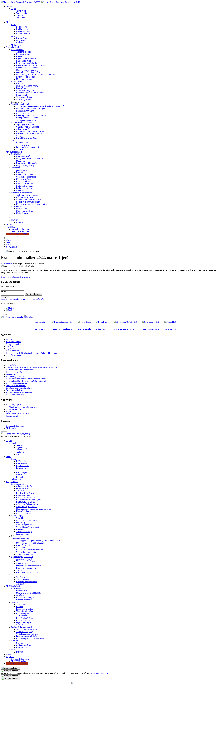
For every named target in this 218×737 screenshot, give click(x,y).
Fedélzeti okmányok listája (28, 202)
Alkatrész (20, 56)
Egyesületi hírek (23, 31)
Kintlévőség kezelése (25, 77)
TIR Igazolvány (23, 145)
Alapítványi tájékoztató (15, 405)
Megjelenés (21, 40)
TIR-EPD (20, 150)
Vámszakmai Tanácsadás (27, 127)
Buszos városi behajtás (26, 163)
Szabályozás (22, 143)
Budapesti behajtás (24, 186)
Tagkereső (20, 18)
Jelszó (3, 292)
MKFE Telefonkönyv (20, 231)
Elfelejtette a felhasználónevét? (32, 299)
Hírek (13, 24)
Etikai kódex (11, 374)
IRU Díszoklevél (13, 351)
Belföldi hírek (22, 27)
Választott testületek (14, 344)
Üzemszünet (21, 209)
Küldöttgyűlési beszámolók (17, 383)
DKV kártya (21, 88)
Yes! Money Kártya (24, 97)
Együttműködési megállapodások (19, 388)
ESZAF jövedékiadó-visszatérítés (31, 115)
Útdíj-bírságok (22, 213)
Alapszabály (11, 365)
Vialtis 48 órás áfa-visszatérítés (30, 93)
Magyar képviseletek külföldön (29, 159)
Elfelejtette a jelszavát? (10, 299)
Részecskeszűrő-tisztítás (27, 63)
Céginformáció (22, 113)
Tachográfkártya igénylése (28, 195)
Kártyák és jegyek (18, 81)
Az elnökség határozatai (15, 376)
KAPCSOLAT (13, 434)
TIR (12, 140)
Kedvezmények (17, 49)
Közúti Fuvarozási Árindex (28, 138)
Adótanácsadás (23, 129)
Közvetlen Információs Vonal (29, 134)
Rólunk (9, 339)
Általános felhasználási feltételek (19, 392)
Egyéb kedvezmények (26, 59)
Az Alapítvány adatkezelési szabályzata (21, 407)
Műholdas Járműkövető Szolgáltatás (32, 109)
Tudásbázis (15, 168)
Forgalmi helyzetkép (25, 165)
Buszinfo (20, 172)
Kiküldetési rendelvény (15, 395)
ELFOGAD (105, 673)
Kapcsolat (20, 43)
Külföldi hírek (22, 29)
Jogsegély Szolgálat (25, 125)
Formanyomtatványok (15, 416)
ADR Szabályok (23, 181)
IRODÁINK (25, 434)
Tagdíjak (20, 15)
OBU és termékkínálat (18, 234)
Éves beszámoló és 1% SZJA (17, 414)
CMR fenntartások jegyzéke (28, 200)
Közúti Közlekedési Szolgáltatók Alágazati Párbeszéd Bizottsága (32, 353)
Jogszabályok (22, 170)
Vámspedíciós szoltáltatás (27, 118)
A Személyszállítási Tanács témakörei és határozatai (26, 381)
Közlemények (22, 38)
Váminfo (20, 190)
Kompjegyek (21, 95)
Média (9, 22)
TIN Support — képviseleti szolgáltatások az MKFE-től (40, 106)
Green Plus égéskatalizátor (28, 72)
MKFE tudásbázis (14, 152)
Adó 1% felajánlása (14, 409)
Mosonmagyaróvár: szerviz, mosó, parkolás (35, 74)
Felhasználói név (7, 287)
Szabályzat (95, 673)
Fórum (9, 225)
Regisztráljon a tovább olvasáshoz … (16, 277)
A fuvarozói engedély (25, 197)
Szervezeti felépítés (13, 342)
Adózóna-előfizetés (24, 52)
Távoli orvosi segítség (26, 120)
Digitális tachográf (24, 188)
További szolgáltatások (20, 104)
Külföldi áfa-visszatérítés (27, 68)
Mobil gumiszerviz (24, 79)
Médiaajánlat (16, 45)
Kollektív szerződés (14, 372)
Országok (20, 161)
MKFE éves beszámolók (16, 386)
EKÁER (14, 220)
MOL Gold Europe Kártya (27, 86)
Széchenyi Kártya (24, 100)
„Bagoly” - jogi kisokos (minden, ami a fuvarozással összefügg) (31, 367)
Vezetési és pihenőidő (26, 177)
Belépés (5, 297)
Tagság (9, 6)
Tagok (13, 9)
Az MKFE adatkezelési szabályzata (20, 370)
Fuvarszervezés (23, 54)
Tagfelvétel (21, 11)
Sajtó (13, 36)
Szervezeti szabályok (14, 390)
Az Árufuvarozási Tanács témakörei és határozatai (26, 379)
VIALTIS (20, 84)
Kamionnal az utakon (25, 175)
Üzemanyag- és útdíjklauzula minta (32, 204)
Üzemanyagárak (23, 179)
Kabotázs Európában (25, 184)
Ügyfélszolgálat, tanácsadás (22, 122)
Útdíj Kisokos (16, 206)
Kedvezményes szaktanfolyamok (31, 65)
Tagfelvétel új (22, 13)
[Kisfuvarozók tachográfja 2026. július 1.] (18, 317)
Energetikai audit (23, 61)
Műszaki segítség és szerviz (28, 70)
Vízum (19, 136)
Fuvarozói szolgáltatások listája (30, 131)
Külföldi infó (16, 154)
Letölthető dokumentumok (27, 147)
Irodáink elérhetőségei (21, 229)
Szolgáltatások (12, 47)
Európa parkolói (23, 156)
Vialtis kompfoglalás (25, 90)
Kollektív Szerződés (25, 111)
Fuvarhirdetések (23, 34)
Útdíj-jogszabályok (24, 211)
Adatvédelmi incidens (14, 355)
